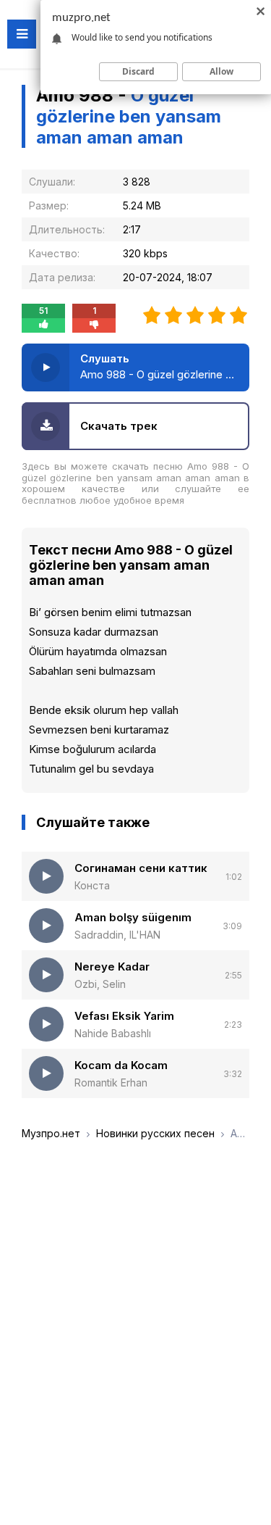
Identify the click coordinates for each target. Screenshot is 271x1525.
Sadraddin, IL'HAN (117, 934)
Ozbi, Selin (100, 984)
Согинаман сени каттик (140, 868)
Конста (92, 885)
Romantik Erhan (110, 1082)
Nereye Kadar (112, 966)
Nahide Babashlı (112, 1033)
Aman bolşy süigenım (133, 917)
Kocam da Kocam (121, 1065)
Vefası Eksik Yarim (124, 1016)
